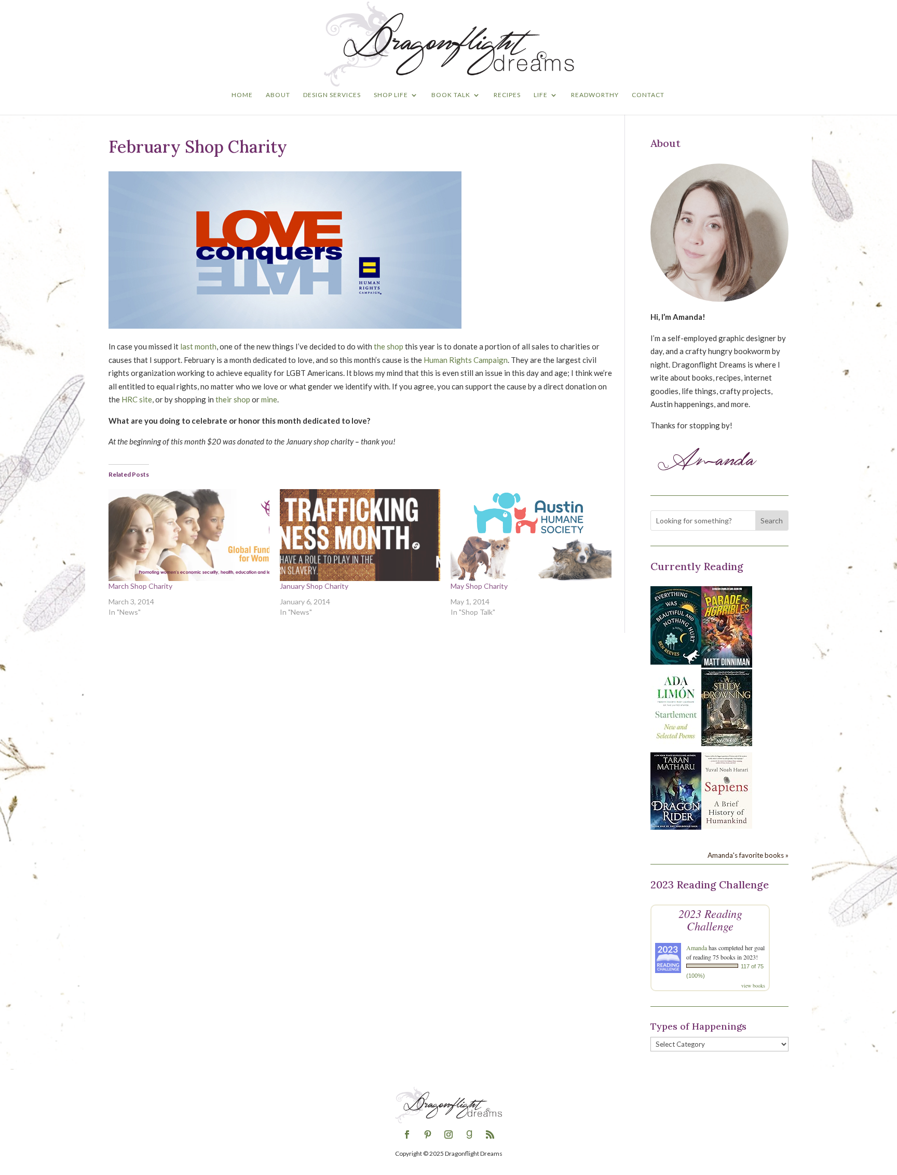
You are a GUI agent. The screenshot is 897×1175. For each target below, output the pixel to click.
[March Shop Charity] (188, 535)
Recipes (507, 95)
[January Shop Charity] (360, 535)
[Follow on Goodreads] (469, 1134)
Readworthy (595, 95)
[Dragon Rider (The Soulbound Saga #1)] (675, 826)
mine (269, 399)
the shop (388, 346)
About (278, 95)
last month (198, 346)
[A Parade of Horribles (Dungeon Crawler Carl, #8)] (726, 664)
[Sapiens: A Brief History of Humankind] (726, 825)
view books (753, 985)
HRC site (136, 399)
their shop (232, 399)
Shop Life (391, 95)
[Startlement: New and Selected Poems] (675, 744)
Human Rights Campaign (466, 359)
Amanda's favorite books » (748, 855)
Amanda (696, 947)
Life (541, 95)
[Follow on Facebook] (407, 1134)
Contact (648, 95)
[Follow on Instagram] (448, 1134)
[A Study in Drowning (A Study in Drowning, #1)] (726, 743)
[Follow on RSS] (490, 1134)
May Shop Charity (479, 586)
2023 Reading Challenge (710, 920)
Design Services (332, 95)
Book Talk (450, 95)
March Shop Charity (140, 586)
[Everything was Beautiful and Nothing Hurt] (675, 661)
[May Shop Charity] (531, 535)
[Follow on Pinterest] (427, 1134)
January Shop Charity (314, 586)
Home (242, 95)
